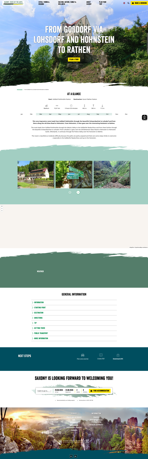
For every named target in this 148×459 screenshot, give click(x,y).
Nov (116, 114)
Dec (126, 114)
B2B (74, 420)
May (59, 114)
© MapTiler (131, 247)
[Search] (128, 3)
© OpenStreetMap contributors (141, 247)
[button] (74, 59)
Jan (22, 114)
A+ (75, 456)
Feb (31, 114)
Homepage (19, 89)
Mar (40, 114)
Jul (79, 114)
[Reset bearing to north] (2, 211)
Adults (78, 392)
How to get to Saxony (74, 417)
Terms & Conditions (96, 424)
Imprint (96, 417)
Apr (50, 114)
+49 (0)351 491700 (52, 419)
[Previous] (70, 192)
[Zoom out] (2, 208)
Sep (98, 114)
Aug (88, 114)
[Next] (78, 192)
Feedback (74, 430)
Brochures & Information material (74, 426)
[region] (74, 226)
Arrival (56, 392)
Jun (69, 114)
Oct (107, 114)
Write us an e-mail (51, 422)
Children (85, 392)
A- (71, 456)
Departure (68, 392)
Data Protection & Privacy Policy (96, 421)
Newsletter (74, 422)
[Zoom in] (2, 206)
